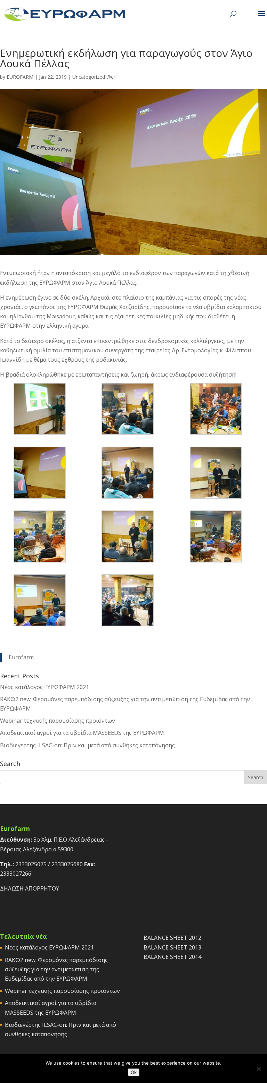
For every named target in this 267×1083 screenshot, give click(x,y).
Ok (134, 1072)
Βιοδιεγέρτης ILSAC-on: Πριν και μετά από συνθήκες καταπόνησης (87, 745)
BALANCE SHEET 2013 (172, 947)
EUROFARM (20, 77)
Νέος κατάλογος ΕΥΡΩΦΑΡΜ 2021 (44, 687)
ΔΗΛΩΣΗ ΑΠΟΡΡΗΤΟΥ (29, 888)
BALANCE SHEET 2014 (172, 957)
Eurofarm (21, 657)
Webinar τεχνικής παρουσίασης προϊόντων (57, 720)
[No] (258, 1068)
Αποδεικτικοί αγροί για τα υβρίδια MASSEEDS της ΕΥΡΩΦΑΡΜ (82, 733)
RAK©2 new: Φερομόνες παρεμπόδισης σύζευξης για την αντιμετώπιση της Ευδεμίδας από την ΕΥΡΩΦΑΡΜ (56, 969)
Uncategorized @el (93, 77)
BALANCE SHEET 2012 (172, 938)
